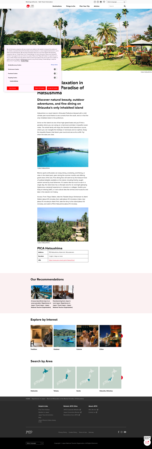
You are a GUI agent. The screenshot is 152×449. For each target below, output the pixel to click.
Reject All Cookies (39, 88)
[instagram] (121, 432)
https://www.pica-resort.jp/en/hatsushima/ (62, 260)
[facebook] (118, 432)
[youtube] (125, 432)
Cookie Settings (14, 81)
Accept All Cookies (52, 88)
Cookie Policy (24, 61)
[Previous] (28, 338)
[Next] (123, 338)
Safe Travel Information (46, 2)
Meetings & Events (31, 2)
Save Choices (12, 88)
